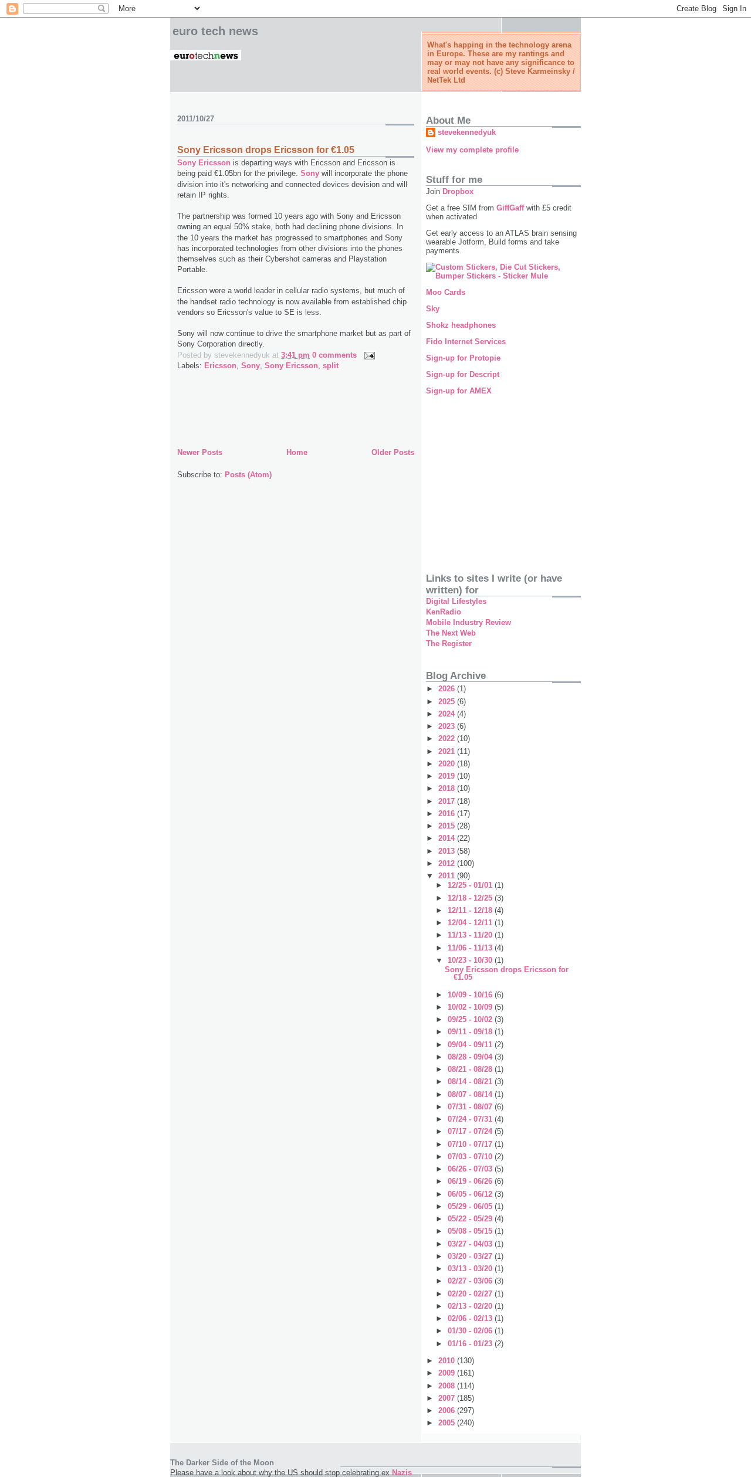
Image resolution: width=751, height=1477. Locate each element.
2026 (447, 688)
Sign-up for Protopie (463, 358)
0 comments (334, 355)
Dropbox (457, 191)
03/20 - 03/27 (471, 1256)
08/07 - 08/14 (471, 1094)
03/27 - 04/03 (471, 1244)
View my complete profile (472, 149)
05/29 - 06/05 (471, 1206)
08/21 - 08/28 (471, 1069)
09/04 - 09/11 (471, 1044)
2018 (447, 788)
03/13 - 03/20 (471, 1268)
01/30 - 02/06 (471, 1330)
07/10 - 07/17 (471, 1144)
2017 (447, 801)
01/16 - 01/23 (471, 1343)
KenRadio (443, 611)
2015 (447, 825)
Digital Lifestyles (456, 601)
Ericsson (220, 365)
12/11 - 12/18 (471, 910)
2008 (447, 1385)
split (331, 365)
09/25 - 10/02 (471, 1019)
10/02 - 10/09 (471, 1007)
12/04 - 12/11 (471, 922)
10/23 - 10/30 (471, 960)
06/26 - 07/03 (471, 1168)
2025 (447, 701)
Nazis (402, 1472)
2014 (447, 838)
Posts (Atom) (248, 474)
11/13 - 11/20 (471, 935)
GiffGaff (510, 207)
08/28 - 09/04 (471, 1056)
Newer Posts (199, 452)
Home (296, 452)
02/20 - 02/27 (471, 1293)
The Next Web (451, 633)
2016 (447, 813)
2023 (447, 726)
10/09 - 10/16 (471, 994)
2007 (447, 1398)
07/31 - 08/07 (471, 1106)
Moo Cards (445, 292)
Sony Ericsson (204, 162)
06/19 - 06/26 (471, 1181)
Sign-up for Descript (462, 374)
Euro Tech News (215, 31)
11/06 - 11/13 (471, 947)
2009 (447, 1373)
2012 (447, 863)
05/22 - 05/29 (471, 1218)
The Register (449, 643)
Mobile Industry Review (468, 622)
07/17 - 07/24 (471, 1131)
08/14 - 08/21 (471, 1081)
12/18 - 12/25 (471, 898)
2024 (447, 713)
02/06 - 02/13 (471, 1318)
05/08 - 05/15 (471, 1231)
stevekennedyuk (467, 132)
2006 (447, 1410)
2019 (447, 776)
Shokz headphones (461, 325)
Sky (432, 308)
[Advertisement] (314, 419)
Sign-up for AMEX (459, 390)
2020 (447, 763)
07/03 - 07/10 (471, 1156)
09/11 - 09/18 (471, 1031)
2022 (447, 738)
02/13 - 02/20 (471, 1306)
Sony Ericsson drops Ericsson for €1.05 (265, 150)
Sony (309, 173)
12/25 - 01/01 (471, 885)
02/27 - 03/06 (471, 1280)
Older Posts (392, 452)
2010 (447, 1360)
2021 (447, 751)
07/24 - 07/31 (471, 1119)
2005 (447, 1422)
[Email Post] (367, 355)
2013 (447, 851)
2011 (447, 875)
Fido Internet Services (466, 341)
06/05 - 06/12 (471, 1194)
